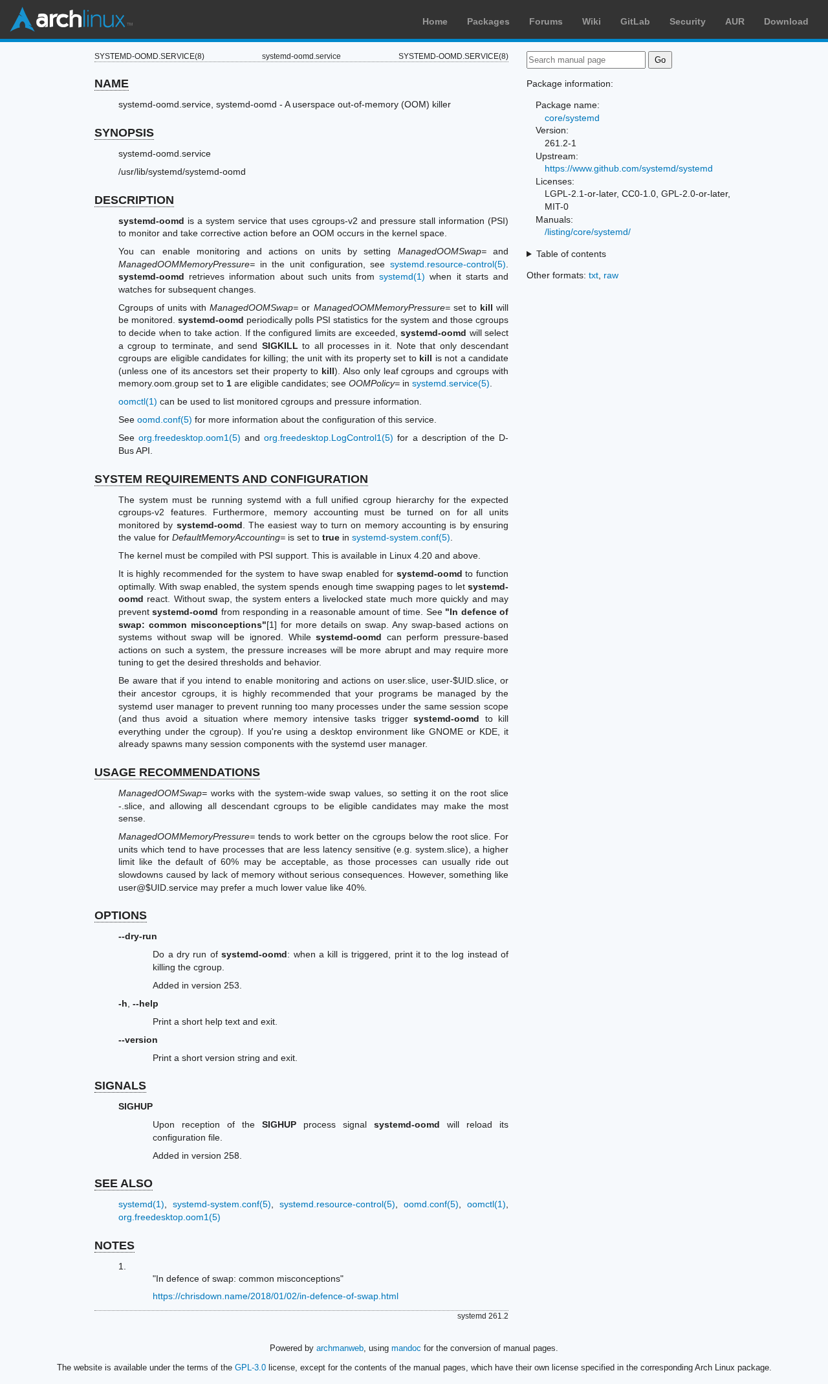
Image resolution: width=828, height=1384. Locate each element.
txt (593, 275)
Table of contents (571, 254)
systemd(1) (402, 276)
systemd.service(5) (451, 383)
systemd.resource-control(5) (448, 264)
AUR (735, 21)
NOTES (114, 1245)
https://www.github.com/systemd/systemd (629, 168)
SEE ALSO (123, 1183)
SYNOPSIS (124, 132)
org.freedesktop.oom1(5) (189, 437)
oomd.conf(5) (164, 419)
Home (435, 21)
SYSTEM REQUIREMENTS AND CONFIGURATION (231, 479)
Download (786, 21)
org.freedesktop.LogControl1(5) (328, 437)
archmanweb (340, 1348)
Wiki (591, 21)
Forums (546, 21)
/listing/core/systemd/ (588, 232)
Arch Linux (71, 19)
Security (688, 21)
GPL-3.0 (250, 1367)
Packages (488, 21)
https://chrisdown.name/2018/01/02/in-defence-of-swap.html (275, 1296)
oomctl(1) (137, 401)
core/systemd (572, 118)
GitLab (635, 21)
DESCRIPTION (134, 200)
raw (611, 275)
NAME (111, 83)
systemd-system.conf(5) (401, 537)
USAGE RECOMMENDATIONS (177, 772)
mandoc (406, 1348)
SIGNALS (120, 1085)
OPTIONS (120, 915)
